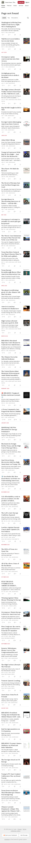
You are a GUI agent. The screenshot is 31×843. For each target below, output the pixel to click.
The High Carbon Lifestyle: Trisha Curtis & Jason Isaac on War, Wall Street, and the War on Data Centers (11, 92)
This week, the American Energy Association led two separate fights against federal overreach (10, 29)
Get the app (23, 835)
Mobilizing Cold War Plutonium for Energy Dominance (9, 429)
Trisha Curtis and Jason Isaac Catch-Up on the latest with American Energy (9, 326)
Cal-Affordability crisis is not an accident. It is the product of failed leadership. (10, 499)
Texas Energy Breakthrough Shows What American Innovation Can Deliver (11, 272)
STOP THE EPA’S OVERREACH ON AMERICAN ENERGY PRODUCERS (8, 584)
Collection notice (15, 831)
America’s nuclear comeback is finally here (10, 308)
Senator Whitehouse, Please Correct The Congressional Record (9, 650)
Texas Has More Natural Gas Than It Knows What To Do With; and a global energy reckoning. (11, 254)
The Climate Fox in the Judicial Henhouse (9, 358)
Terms (24, 829)
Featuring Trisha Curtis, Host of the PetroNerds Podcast (10, 669)
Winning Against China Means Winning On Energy (11, 599)
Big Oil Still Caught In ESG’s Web (11, 109)
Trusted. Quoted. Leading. (10, 681)
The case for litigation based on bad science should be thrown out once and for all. (10, 243)
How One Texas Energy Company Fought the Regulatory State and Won (11, 143)
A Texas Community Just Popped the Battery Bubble (11, 410)
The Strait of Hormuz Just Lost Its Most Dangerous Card (10, 185)
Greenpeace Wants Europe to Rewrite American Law (11, 613)
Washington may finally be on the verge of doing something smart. (11, 434)
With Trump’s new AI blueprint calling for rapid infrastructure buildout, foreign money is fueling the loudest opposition (10, 127)
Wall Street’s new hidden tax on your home (10, 40)
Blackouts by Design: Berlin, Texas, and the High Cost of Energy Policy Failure (11, 446)
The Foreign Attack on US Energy (10, 761)
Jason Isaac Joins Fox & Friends (9, 696)
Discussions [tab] (14, 18)
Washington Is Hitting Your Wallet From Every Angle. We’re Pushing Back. (11, 25)
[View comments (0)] (9, 266)
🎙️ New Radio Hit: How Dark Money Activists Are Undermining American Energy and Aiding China (10, 479)
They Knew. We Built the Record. (10, 170)
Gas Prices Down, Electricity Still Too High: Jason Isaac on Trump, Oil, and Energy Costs (10, 462)
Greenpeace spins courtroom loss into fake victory (10, 59)
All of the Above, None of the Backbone (10, 564)
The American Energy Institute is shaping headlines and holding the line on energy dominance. (11, 683)
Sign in (27, 2)
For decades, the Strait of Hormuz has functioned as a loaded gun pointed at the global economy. (11, 190)
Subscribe (21, 2)
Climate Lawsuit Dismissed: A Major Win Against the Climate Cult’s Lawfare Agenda (10, 809)
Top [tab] (9, 18)
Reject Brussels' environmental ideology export (10, 734)
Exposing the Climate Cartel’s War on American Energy (11, 765)
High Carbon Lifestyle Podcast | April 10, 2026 (9, 322)
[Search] (28, 17)
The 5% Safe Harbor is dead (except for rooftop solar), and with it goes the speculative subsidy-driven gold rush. (10, 750)
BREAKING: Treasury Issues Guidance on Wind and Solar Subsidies (11, 745)
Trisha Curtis (12, 605)
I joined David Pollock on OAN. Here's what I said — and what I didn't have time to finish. (10, 159)
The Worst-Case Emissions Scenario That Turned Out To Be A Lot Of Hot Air (11, 238)
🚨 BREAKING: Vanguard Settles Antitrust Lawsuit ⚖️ (10, 395)
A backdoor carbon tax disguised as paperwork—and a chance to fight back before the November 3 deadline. (11, 588)
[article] (15, 29)
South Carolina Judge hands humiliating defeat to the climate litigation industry (11, 814)
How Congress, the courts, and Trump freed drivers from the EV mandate (10, 629)
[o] (26, 91)
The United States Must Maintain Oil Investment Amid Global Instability (10, 373)
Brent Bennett (11, 638)
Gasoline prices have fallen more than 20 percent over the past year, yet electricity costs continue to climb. (11, 467)
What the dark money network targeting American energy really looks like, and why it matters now (11, 518)
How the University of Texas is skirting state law (10, 554)
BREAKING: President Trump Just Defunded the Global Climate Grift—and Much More (10, 715)
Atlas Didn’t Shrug (8, 140)
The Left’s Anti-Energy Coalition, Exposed (9, 514)
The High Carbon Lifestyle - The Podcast (11, 666)
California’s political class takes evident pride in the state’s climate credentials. (10, 503)
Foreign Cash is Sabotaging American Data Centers (11, 123)
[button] (3, 5)
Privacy (20, 829)
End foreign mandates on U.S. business (10, 730)
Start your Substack (11, 835)
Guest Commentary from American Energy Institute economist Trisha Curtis (9, 603)
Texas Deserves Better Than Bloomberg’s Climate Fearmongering (10, 793)
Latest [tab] (4, 18)
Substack (7, 839)
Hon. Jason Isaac (10, 32)
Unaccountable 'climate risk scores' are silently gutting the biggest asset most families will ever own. (10, 44)
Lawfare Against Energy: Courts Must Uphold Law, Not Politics (10, 529)
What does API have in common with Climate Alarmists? (10, 568)
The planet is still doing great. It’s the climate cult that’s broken (10, 292)
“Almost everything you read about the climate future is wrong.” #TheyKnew (9, 173)
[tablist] (10, 17)
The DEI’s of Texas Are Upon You (9, 550)
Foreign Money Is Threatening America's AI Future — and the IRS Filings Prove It (10, 201)
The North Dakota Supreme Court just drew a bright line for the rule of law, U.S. (11, 226)
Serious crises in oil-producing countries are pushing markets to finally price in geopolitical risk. (11, 378)
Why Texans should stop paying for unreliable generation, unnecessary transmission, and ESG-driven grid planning (10, 414)
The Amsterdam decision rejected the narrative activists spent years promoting (11, 64)
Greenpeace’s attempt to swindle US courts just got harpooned (10, 221)
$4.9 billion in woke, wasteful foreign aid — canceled (10, 720)
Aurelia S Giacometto (13, 539)
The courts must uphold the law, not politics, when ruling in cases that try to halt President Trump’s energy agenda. (11, 534)
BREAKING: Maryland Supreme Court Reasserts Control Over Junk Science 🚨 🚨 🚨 (11, 343)
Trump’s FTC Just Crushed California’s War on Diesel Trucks (10, 776)
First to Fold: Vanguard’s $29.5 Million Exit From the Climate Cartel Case (10, 400)
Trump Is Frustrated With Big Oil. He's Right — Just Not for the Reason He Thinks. (10, 154)
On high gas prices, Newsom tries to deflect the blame (10, 75)
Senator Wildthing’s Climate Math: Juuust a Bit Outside (9, 655)
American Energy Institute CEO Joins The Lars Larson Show (10, 483)
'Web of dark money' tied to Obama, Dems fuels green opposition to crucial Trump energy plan (9, 699)
